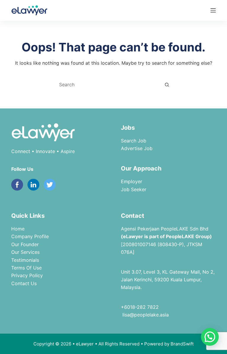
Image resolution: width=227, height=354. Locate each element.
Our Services (25, 252)
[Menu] (213, 10)
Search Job (133, 141)
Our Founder (25, 244)
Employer (131, 181)
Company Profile (30, 236)
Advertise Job (137, 148)
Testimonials (25, 260)
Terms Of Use (26, 268)
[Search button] (166, 84)
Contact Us (24, 283)
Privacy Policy (27, 275)
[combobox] (108, 84)
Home (18, 229)
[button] (210, 337)
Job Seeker (133, 189)
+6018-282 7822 (140, 307)
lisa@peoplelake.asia (145, 315)
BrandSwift (182, 344)
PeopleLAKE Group (188, 236)
